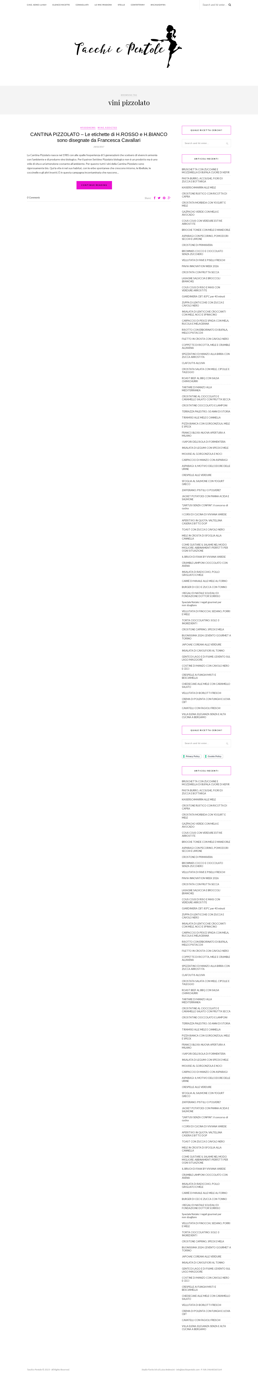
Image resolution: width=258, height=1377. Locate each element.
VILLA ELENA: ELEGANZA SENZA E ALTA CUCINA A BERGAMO (204, 716)
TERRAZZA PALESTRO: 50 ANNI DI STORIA (206, 411)
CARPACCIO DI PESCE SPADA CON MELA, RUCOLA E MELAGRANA (205, 322)
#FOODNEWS (88, 127)
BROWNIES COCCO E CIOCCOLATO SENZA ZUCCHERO (202, 253)
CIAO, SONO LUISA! (37, 5)
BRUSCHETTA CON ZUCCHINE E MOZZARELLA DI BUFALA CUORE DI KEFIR (205, 171)
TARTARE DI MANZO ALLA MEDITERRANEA (197, 389)
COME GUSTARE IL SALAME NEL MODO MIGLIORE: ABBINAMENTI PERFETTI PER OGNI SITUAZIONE (205, 547)
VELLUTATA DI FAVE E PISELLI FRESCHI (203, 260)
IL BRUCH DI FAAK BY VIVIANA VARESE (204, 556)
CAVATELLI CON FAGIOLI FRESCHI (201, 708)
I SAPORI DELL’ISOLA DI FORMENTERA (204, 441)
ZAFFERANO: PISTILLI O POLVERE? (201, 490)
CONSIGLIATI (82, 5)
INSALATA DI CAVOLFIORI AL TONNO (203, 650)
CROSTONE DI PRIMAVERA (197, 244)
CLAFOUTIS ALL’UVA (193, 363)
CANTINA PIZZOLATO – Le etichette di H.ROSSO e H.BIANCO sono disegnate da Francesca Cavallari (98, 137)
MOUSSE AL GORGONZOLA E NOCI (202, 453)
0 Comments (33, 197)
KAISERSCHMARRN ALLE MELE (199, 187)
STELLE (121, 5)
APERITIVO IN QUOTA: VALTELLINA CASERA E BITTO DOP (202, 522)
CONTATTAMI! (138, 5)
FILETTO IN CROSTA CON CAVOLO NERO (205, 338)
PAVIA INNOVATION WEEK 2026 (200, 266)
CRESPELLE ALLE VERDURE (197, 475)
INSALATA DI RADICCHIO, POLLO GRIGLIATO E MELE (201, 573)
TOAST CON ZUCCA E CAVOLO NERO (203, 529)
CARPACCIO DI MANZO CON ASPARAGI (205, 459)
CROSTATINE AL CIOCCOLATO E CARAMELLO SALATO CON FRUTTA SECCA (206, 398)
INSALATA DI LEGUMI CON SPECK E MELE (205, 447)
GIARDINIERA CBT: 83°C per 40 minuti (203, 296)
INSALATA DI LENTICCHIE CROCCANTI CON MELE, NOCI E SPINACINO (204, 313)
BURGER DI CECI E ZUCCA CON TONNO (204, 587)
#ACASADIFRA (158, 5)
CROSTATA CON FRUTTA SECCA (200, 272)
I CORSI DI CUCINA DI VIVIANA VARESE (204, 514)
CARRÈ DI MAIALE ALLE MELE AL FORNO (204, 580)
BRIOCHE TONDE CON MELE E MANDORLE (206, 229)
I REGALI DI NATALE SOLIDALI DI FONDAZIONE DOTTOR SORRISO (201, 595)
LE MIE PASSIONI (103, 5)
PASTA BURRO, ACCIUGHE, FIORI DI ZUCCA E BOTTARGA (202, 180)
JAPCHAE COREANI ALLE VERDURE (201, 644)
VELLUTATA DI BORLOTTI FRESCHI (201, 692)
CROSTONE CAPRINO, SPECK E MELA (203, 629)
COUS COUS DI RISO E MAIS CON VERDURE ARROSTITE (201, 289)
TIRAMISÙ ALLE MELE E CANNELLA (201, 417)
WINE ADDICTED (107, 127)
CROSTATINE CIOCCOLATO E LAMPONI (204, 405)
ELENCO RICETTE (61, 5)
